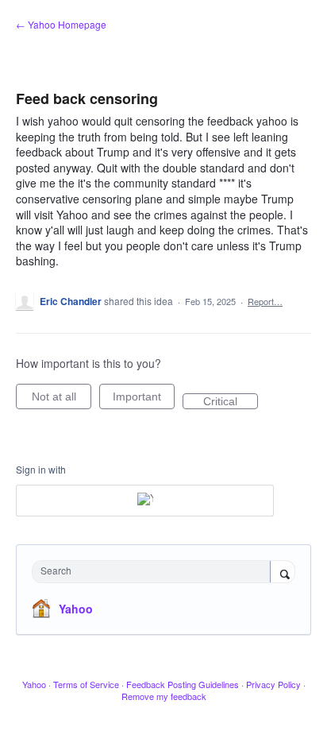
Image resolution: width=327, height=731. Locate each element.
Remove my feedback (163, 696)
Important (144, 399)
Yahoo (76, 609)
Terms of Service (86, 684)
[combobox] (155, 571)
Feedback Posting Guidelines (182, 684)
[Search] (282, 573)
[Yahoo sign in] (145, 500)
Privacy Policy (273, 684)
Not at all (61, 399)
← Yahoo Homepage (61, 24)
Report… (265, 301)
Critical (230, 402)
